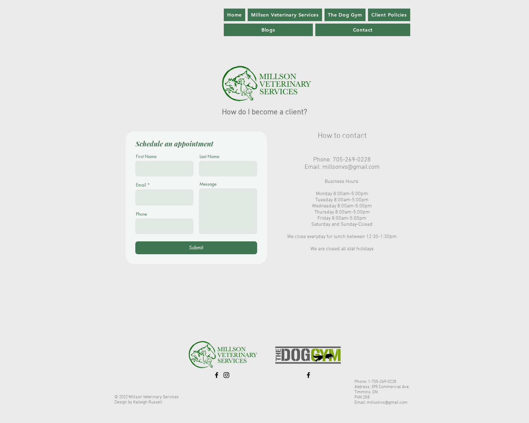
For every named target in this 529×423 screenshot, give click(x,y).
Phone (141, 214)
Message (208, 184)
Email (141, 185)
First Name (146, 156)
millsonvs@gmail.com (351, 167)
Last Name (209, 156)
